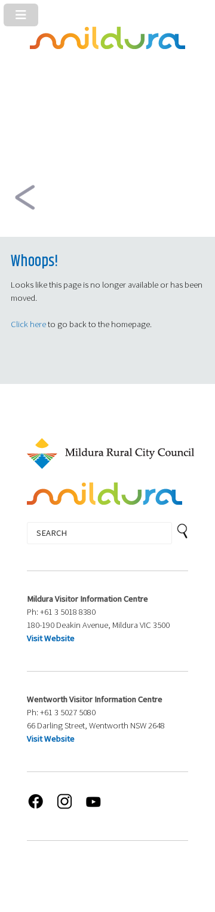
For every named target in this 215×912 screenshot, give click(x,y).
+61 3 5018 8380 (68, 611)
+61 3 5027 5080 (68, 712)
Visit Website (51, 638)
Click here (28, 324)
